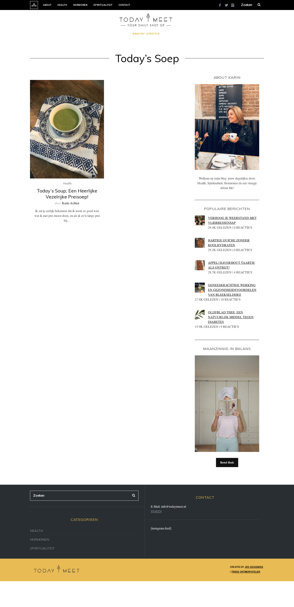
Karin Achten (70, 203)
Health (62, 5)
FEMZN (156, 511)
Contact (124, 5)
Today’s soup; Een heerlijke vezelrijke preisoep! (67, 194)
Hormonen (80, 5)
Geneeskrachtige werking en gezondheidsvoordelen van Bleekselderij (232, 290)
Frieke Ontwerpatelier (246, 571)
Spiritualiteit (102, 5)
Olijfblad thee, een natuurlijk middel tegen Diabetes (231, 317)
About (47, 5)
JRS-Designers (254, 567)
